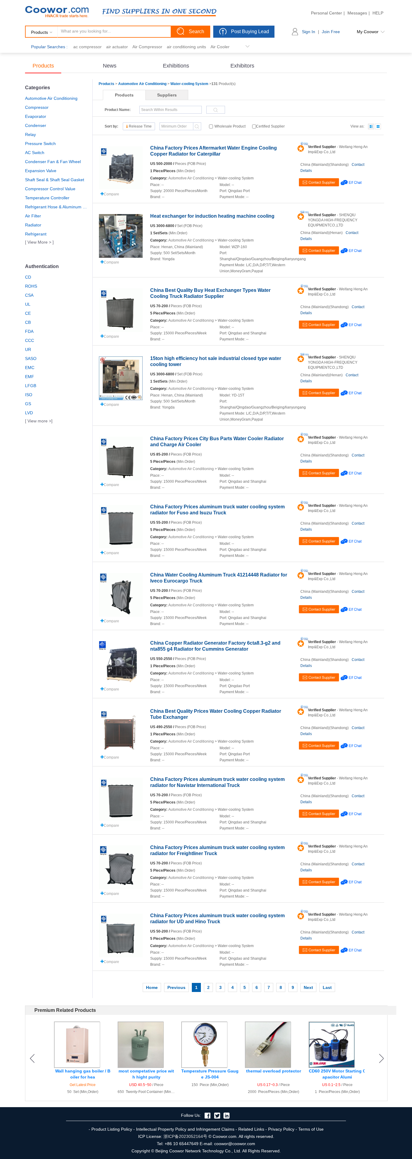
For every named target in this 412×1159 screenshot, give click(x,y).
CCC (29, 340)
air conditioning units (186, 46)
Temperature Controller (47, 197)
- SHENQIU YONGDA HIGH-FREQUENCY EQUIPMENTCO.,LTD (332, 220)
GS (28, 403)
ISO (28, 394)
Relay (30, 134)
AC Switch (34, 152)
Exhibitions (176, 66)
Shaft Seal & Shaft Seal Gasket (54, 179)
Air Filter (33, 215)
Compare (111, 194)
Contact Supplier (319, 182)
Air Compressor (147, 46)
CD (28, 277)
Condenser (35, 125)
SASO (30, 358)
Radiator (33, 225)
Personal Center (326, 13)
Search (196, 31)
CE (28, 313)
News (109, 66)
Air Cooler (220, 46)
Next (308, 987)
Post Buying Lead (250, 31)
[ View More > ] (39, 242)
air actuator (117, 46)
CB (28, 322)
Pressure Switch (40, 143)
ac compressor (87, 46)
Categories (37, 87)
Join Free (331, 31)
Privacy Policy (281, 1129)
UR (28, 349)
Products (43, 66)
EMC (29, 367)
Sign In (308, 31)
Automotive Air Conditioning (51, 98)
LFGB (30, 385)
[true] (371, 126)
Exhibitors (242, 66)
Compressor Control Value (50, 188)
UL (27, 304)
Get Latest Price (83, 1085)
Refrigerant (35, 234)
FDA (29, 331)
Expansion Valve (40, 170)
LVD (29, 412)
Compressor (37, 107)
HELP (377, 13)
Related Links (251, 1129)
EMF (29, 376)
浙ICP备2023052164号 (185, 1136)
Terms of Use (311, 1129)
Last (327, 987)
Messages (357, 13)
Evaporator (35, 116)
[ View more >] (38, 420)
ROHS (31, 286)
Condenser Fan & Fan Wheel (53, 161)
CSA (29, 295)
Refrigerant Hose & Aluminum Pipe (56, 206)
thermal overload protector (273, 1071)
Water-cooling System (189, 84)
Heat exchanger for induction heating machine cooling (212, 216)
